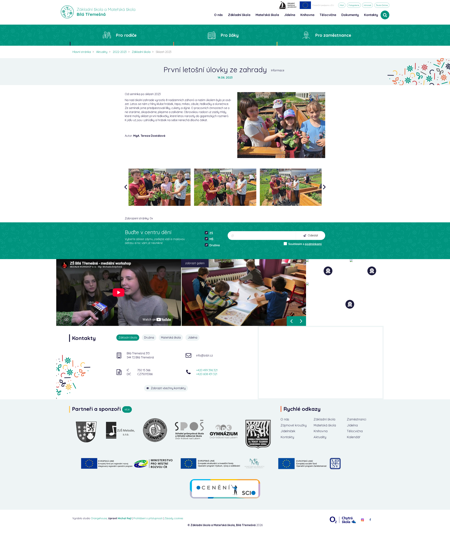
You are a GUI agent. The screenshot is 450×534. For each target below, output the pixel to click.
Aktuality (101, 52)
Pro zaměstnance (333, 35)
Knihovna (320, 431)
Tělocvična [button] (328, 15)
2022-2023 (120, 52)
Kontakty (371, 15)
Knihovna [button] (307, 15)
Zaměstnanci (356, 419)
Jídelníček (288, 431)
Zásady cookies (173, 518)
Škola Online (382, 5)
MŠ (211, 239)
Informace (277, 70)
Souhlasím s (305, 244)
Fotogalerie (354, 5)
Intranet (367, 5)
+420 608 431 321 (206, 374)
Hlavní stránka (81, 52)
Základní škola (141, 52)
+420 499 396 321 (207, 370)
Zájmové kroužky (294, 425)
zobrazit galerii (194, 263)
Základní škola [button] (239, 15)
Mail (342, 5)
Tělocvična (355, 431)
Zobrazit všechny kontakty (168, 388)
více (127, 409)
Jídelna (352, 425)
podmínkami (313, 244)
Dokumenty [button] (350, 15)
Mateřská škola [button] (267, 15)
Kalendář (353, 437)
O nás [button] (218, 15)
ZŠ (211, 233)
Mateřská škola (325, 425)
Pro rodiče (126, 35)
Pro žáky (230, 35)
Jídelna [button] (289, 15)
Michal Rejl (124, 518)
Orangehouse (99, 518)
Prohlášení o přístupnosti (147, 518)
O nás (285, 419)
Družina (214, 245)
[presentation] (126, 187)
